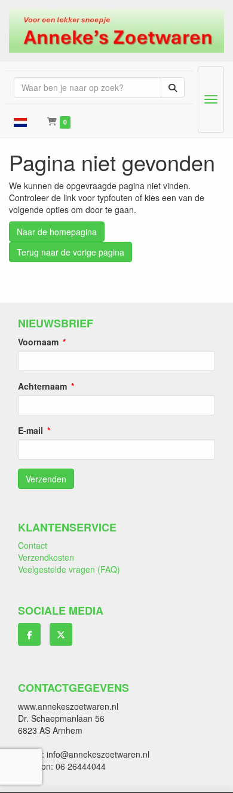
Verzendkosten (46, 557)
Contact (32, 545)
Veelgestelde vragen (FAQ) (69, 569)
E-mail (30, 430)
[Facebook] (29, 634)
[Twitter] (61, 634)
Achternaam (42, 386)
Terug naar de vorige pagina (70, 252)
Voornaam (38, 342)
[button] (20, 121)
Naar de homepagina (57, 232)
